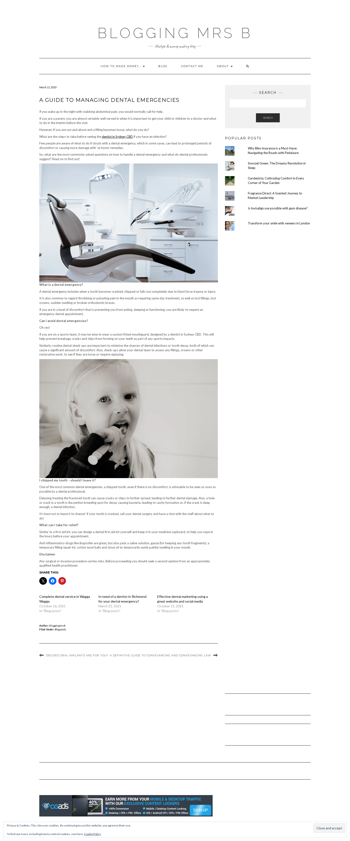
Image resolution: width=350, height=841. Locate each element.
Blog (163, 66)
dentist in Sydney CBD (117, 137)
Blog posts (60, 629)
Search (268, 117)
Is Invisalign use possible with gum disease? (278, 208)
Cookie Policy (92, 834)
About (223, 66)
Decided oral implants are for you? (77, 655)
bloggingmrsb (57, 625)
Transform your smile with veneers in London (279, 223)
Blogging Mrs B (175, 33)
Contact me (192, 66)
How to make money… (121, 66)
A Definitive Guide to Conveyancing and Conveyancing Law (160, 655)
